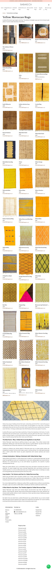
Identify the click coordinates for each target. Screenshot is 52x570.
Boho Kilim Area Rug (8, 162)
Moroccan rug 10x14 (22, 537)
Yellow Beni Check (39, 133)
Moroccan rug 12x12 (22, 554)
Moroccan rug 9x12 (22, 535)
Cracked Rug (38, 104)
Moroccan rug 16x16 (22, 562)
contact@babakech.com (21, 511)
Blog (6, 511)
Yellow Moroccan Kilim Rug (25, 219)
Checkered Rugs (15, 8)
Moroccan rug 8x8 (22, 539)
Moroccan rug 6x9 (22, 532)
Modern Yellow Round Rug (41, 39)
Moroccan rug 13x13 (22, 556)
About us (7, 509)
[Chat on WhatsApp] (49, 567)
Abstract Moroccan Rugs (22, 8)
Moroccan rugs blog (48, 8)
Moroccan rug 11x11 (22, 552)
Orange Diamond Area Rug (25, 276)
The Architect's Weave (8, 47)
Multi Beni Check (23, 132)
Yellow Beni (38, 275)
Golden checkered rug (24, 104)
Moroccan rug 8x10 (22, 534)
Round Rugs (35, 8)
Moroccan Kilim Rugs (30, 8)
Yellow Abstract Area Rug (41, 333)
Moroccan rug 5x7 (22, 530)
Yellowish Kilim (6, 190)
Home (2, 7)
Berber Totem (22, 390)
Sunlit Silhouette (7, 104)
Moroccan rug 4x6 (22, 528)
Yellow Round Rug (7, 67)
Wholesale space (7, 514)
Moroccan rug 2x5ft (22, 564)
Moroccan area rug (29, 448)
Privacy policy (8, 519)
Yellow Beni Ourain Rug (41, 247)
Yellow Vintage (38, 162)
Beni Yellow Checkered (24, 362)
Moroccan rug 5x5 (22, 543)
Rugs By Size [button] (38, 513)
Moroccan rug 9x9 (22, 549)
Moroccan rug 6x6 (22, 545)
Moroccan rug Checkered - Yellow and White (42, 305)
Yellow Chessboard (7, 362)
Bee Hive (5, 305)
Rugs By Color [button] (40, 8)
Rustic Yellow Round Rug (25, 39)
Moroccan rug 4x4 (22, 541)
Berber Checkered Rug (8, 218)
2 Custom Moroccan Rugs (41, 74)
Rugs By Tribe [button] (39, 511)
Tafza (20, 75)
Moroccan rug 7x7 (22, 547)
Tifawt (20, 162)
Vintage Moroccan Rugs (8, 8)
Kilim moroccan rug (24, 247)
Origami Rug (22, 305)
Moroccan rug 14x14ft (22, 558)
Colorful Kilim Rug (7, 333)
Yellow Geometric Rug (24, 333)
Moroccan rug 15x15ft (22, 560)
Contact (7, 521)
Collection (38, 515)
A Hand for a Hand (7, 275)
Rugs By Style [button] (39, 509)
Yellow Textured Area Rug (41, 362)
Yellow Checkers (39, 190)
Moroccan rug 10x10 (22, 551)
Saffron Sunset (38, 390)
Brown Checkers (7, 132)
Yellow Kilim (22, 190)
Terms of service (7, 517)
